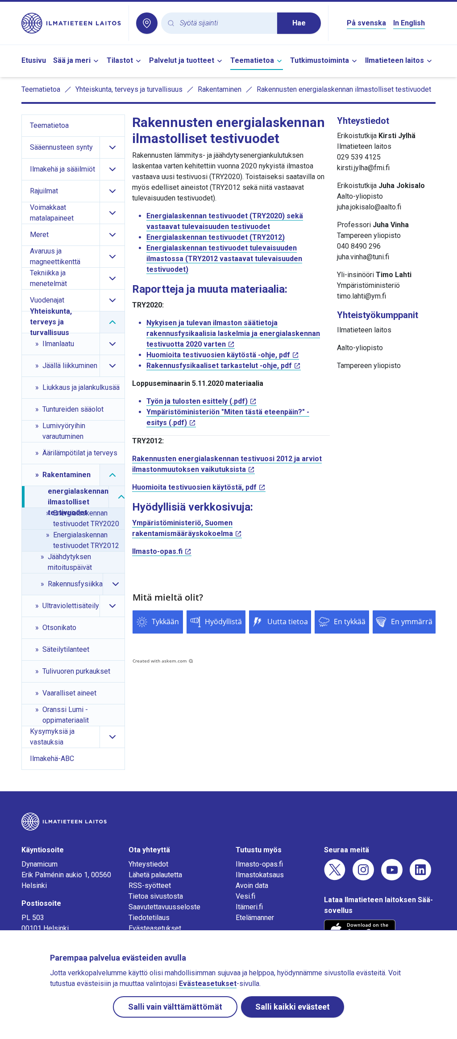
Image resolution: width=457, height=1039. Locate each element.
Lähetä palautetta (155, 875)
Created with (160, 661)
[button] (158, 622)
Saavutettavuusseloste (164, 907)
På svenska (366, 23)
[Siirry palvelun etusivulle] (71, 23)
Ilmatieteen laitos (394, 60)
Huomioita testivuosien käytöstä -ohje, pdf (218, 355)
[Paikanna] (147, 23)
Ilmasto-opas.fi (157, 551)
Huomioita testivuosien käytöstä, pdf (194, 487)
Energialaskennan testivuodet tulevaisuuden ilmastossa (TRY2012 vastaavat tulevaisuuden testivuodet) (224, 259)
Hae (299, 23)
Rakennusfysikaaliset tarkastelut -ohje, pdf (219, 365)
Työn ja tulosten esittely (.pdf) (197, 401)
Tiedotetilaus (149, 917)
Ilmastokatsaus (260, 875)
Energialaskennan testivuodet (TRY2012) (215, 237)
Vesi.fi (245, 896)
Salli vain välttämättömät (175, 1006)
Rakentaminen (219, 89)
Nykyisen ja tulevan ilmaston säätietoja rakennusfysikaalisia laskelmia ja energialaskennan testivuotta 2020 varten (233, 333)
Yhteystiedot (148, 864)
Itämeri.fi (249, 907)
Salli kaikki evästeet (292, 1006)
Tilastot (120, 60)
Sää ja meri (72, 60)
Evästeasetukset (155, 928)
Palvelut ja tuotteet (181, 60)
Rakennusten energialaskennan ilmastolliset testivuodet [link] (344, 89)
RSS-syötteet (150, 885)
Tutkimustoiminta (319, 60)
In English (409, 23)
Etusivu (33, 60)
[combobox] (225, 23)
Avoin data (252, 885)
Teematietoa (252, 60)
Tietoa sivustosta (156, 896)
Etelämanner (255, 917)
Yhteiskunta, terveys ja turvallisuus (129, 89)
